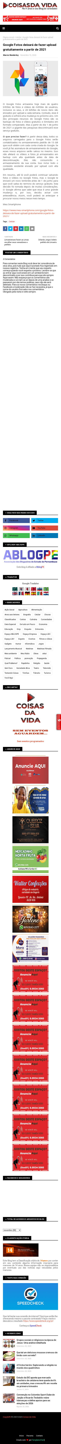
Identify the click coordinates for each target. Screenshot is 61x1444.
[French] (21, 595)
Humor (18, 644)
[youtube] (44, 528)
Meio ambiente (11, 654)
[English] (15, 595)
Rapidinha (25, 663)
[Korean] (21, 590)
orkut (44, 654)
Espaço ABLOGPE (12, 634)
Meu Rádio (25, 654)
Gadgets (8, 644)
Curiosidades (46, 619)
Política (18, 658)
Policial (8, 658)
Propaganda (42, 658)
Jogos (41, 644)
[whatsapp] (16, 535)
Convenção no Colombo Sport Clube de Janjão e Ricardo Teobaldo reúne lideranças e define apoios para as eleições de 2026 (36, 1399)
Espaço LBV (9, 639)
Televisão (47, 668)
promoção (29, 658)
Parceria (30, 1436)
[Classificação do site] (20, 1256)
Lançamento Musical (13, 649)
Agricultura (22, 610)
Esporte (21, 639)
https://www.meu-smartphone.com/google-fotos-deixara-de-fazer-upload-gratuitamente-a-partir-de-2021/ (29, 213)
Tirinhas (26, 673)
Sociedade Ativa (23, 668)
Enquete (27, 629)
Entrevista (39, 629)
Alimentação (36, 610)
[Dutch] (46, 595)
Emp (18, 629)
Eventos (32, 639)
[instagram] (16, 528)
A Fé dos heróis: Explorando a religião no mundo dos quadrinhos (37, 1366)
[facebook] (16, 520)
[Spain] (34, 595)
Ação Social (9, 610)
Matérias (29, 649)
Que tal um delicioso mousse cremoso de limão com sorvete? (37, 1354)
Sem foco (8, 668)
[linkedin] (44, 535)
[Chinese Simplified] (34, 590)
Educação (9, 629)
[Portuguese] (46, 590)
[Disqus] (30, 397)
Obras (35, 654)
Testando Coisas (12, 673)
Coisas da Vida (29, 1417)
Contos (23, 619)
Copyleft (6, 1417)
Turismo (47, 673)
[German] (27, 595)
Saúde (46, 663)
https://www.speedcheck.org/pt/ (38, 1321)
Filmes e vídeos (45, 639)
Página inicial (8, 37)
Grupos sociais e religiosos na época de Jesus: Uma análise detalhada (36, 1341)
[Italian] (40, 595)
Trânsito (36, 673)
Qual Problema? (11, 663)
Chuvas (47, 615)
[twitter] (44, 520)
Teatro (36, 668)
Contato (39, 1436)
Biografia (27, 615)
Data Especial (10, 624)
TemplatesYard (38, 1440)
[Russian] (40, 590)
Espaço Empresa (30, 634)
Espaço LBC (45, 634)
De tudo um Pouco (27, 624)
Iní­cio (21, 1436)
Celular (18, 37)
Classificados (10, 619)
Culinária (33, 619)
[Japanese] (27, 590)
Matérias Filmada (44, 649)
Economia (43, 624)
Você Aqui (9, 678)
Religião (36, 663)
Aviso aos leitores (12, 615)
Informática (29, 644)
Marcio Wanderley (11, 55)
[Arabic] (15, 590)
